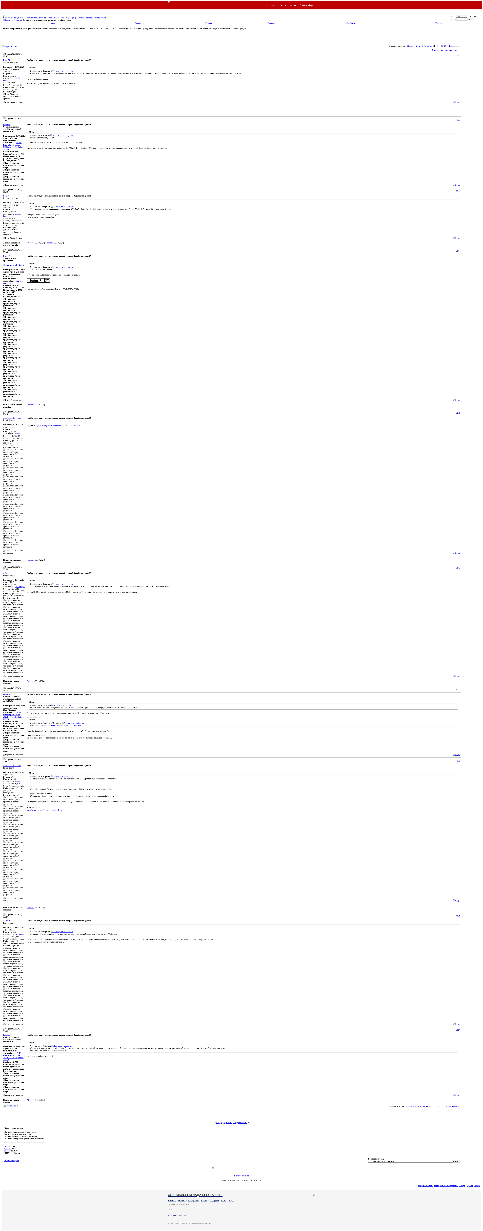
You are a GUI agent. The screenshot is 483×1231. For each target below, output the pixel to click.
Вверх (477, 1186)
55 (442, 46)
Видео (231, 1200)
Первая (409, 46)
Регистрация (51, 23)
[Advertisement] (241, 38)
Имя (451, 16)
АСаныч (30, 243)
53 (437, 46)
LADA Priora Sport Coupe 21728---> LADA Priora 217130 (13, 146)
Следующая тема (240, 1123)
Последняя (454, 46)
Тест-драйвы (193, 1200)
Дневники (139, 23)
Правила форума (11, 1161)
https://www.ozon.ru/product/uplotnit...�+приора (47, 810)
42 (419, 46)
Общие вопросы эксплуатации (92, 18)
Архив (470, 1186)
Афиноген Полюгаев (12, 418)
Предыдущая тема (224, 1123)
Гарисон (6, 125)
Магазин (292, 5)
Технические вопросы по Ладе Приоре (60, 18)
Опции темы (437, 50)
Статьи (204, 1200)
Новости (282, 5)
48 (422, 46)
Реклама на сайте (241, 1176)
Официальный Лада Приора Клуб (27, 18)
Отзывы (181, 1200)
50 (428, 46)
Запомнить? (475, 16)
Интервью (214, 1200)
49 (425, 46)
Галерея (208, 23)
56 (445, 46)
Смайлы (7, 1148)
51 (431, 46)
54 (439, 46)
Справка (271, 23)
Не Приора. (20, 587)
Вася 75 (6, 60)
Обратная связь (425, 1186)
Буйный (6, 256)
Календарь (439, 23)
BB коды (8, 1146)
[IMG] (7, 1151)
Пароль (453, 19)
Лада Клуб (270, 5)
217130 (18, 434)
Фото (223, 1200)
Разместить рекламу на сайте (177, 1215)
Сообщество (351, 23)
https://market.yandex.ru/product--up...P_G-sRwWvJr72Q (58, 425)
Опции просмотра (452, 50)
